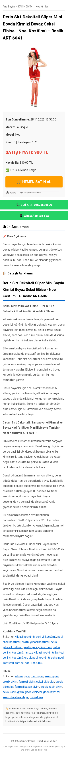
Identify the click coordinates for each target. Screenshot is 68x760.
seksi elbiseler (45, 681)
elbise (19, 676)
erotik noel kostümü (37, 657)
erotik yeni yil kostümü (38, 647)
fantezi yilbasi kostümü (39, 652)
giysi (27, 676)
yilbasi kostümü (25, 636)
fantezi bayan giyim (27, 686)
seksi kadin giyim (13, 692)
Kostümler (42, 6)
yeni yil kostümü (46, 636)
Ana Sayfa (9, 6)
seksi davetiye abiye (15, 697)
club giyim (37, 676)
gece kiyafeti (51, 692)
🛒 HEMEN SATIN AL (34, 182)
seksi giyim (52, 676)
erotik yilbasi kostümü (36, 642)
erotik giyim (10, 681)
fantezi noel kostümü (28, 663)
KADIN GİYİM (25, 6)
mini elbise (36, 697)
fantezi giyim (27, 681)
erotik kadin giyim (51, 686)
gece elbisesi (33, 692)
